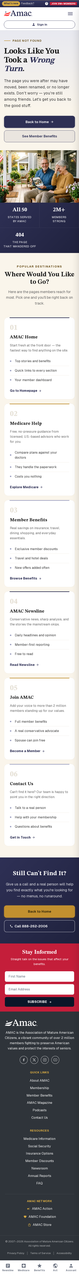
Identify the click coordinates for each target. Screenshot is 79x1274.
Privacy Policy (15, 1253)
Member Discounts (39, 1161)
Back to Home (37, 122)
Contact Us (39, 1117)
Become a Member (25, 751)
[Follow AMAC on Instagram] (45, 1060)
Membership (39, 1088)
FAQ (39, 1183)
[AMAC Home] (39, 1023)
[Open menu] (70, 14)
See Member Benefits (39, 136)
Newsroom (39, 1168)
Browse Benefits (23, 578)
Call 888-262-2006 (31, 926)
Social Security (39, 1146)
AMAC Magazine (39, 1103)
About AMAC (39, 1080)
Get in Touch (20, 837)
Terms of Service (40, 1253)
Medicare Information (39, 1139)
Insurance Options (39, 1153)
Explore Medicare (24, 487)
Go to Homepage (23, 391)
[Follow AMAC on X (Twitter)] (34, 1060)
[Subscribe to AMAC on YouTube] (55, 1060)
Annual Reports (39, 1176)
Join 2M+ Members (63, 3)
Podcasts (40, 1110)
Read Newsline (22, 665)
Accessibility (64, 1253)
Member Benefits (39, 1095)
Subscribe (38, 1002)
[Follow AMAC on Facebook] (24, 1060)
